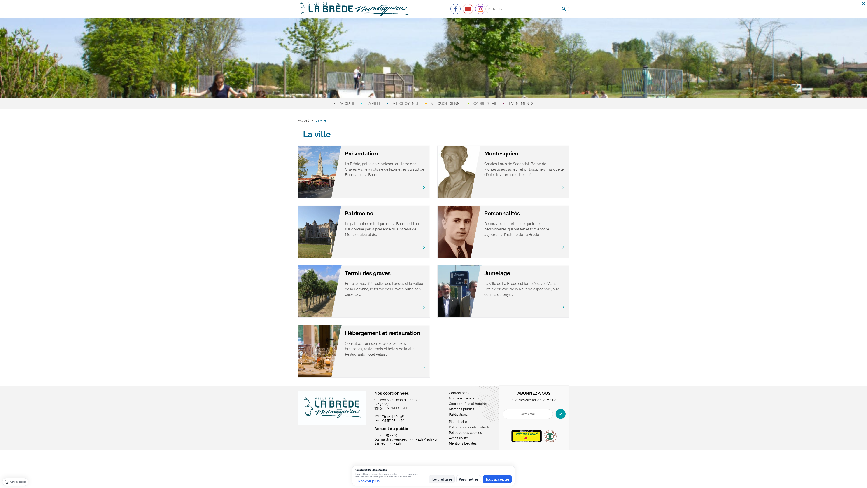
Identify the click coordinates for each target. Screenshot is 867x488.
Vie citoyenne (406, 103)
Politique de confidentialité (469, 427)
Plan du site (458, 422)
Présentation (361, 153)
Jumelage (497, 273)
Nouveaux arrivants (464, 398)
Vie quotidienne (446, 103)
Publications (458, 415)
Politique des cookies (465, 433)
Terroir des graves (368, 273)
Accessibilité (458, 438)
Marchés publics (461, 409)
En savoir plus (367, 481)
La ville (373, 103)
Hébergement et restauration (382, 333)
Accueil (347, 103)
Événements (521, 103)
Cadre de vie (485, 103)
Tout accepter (497, 479)
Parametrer (468, 479)
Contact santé (460, 393)
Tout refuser (441, 479)
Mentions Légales (463, 443)
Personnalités (502, 213)
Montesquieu (501, 153)
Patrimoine (359, 213)
